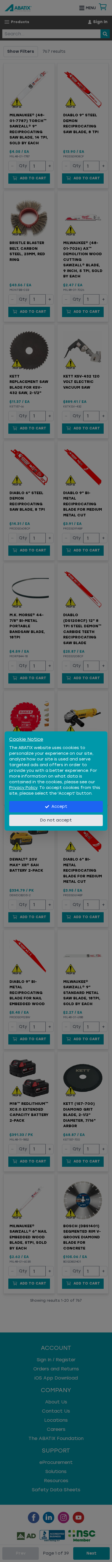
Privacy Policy (23, 787)
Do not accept (56, 820)
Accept (59, 806)
